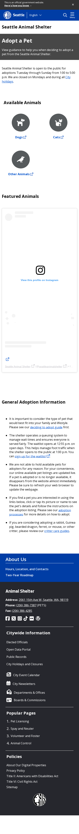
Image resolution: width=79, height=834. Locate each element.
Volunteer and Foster (25, 736)
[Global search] (66, 15)
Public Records (16, 657)
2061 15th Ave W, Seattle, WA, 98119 (43, 600)
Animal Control (21, 743)
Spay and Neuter (22, 729)
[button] (73, 5)
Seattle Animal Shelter (26, 27)
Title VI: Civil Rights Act (21, 782)
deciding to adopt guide (46, 427)
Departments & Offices (29, 693)
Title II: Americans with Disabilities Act (32, 776)
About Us (16, 559)
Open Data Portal (18, 649)
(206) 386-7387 (26, 605)
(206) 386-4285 (22, 611)
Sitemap (12, 787)
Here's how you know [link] (16, 5)
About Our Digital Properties (26, 765)
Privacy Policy (15, 771)
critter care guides (56, 531)
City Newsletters (24, 684)
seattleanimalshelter (50, 366)
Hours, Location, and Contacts (27, 569)
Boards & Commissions (30, 700)
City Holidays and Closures (24, 664)
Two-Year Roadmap (19, 575)
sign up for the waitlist (30, 456)
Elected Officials (17, 642)
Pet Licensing (20, 721)
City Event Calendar (26, 675)
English (33, 15)
